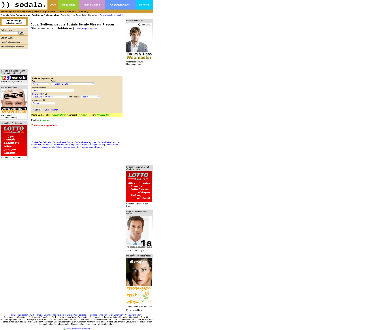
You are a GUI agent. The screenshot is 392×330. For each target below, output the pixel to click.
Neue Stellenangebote (10, 42)
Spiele (61, 11)
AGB (32, 315)
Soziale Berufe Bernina (92, 147)
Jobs (53, 4)
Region (35, 94)
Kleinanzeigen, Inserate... (12, 81)
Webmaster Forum (133, 315)
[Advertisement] (13, 58)
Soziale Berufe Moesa (41, 142)
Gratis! (14, 21)
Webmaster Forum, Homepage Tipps (134, 63)
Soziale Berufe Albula (63, 145)
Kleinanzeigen (91, 4)
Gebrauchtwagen (120, 4)
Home (13, 315)
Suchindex (67, 315)
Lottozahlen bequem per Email (137, 205)
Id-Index (57, 315)
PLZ (42, 94)
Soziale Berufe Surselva (41, 145)
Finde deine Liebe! (134, 310)
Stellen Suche (7, 38)
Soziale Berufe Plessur (63, 142)
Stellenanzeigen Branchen (12, 47)
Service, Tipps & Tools (44, 11)
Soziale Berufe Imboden (85, 142)
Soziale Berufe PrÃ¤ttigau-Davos (89, 145)
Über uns (71, 11)
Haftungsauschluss (44, 315)
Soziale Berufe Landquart (109, 142)
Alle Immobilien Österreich (111, 315)
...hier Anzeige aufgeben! (86, 28)
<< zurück (116, 15)
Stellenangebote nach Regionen (16, 11)
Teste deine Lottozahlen (11, 157)
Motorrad (144, 4)
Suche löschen (51, 110)
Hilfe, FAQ (83, 11)
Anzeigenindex (80, 315)
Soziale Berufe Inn (72, 147)
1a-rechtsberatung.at (135, 250)
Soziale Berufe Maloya (52, 147)
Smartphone (105, 15)
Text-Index (93, 315)
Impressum (23, 315)
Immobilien (68, 4)
